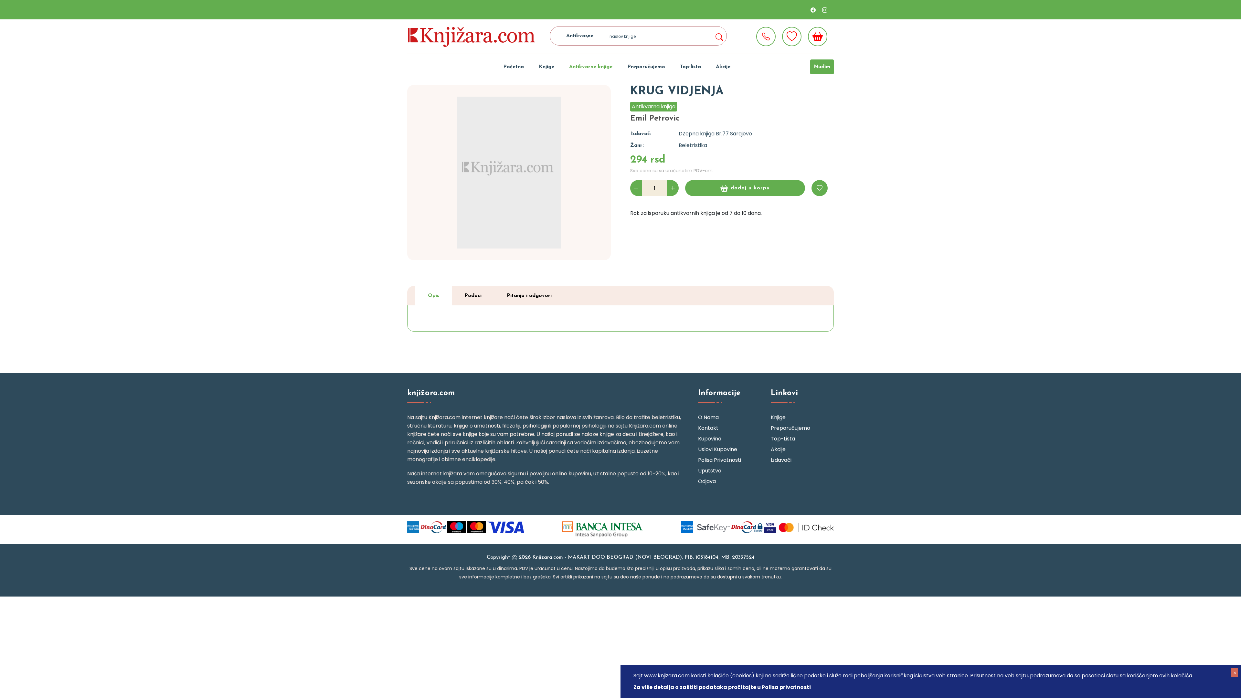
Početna (513, 66)
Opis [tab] (433, 295)
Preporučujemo (646, 66)
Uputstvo (709, 470)
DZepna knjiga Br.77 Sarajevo (715, 133)
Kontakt (708, 428)
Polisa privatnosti (719, 460)
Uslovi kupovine (717, 449)
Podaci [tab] (473, 295)
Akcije (723, 66)
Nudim (822, 66)
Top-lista (690, 66)
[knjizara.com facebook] (813, 9)
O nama (708, 417)
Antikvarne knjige (590, 66)
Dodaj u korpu (750, 188)
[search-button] (719, 36)
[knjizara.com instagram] (824, 9)
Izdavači (781, 460)
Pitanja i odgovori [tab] (529, 295)
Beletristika (693, 145)
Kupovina (709, 438)
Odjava (707, 481)
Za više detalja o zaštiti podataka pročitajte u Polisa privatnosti (722, 687)
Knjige (546, 66)
